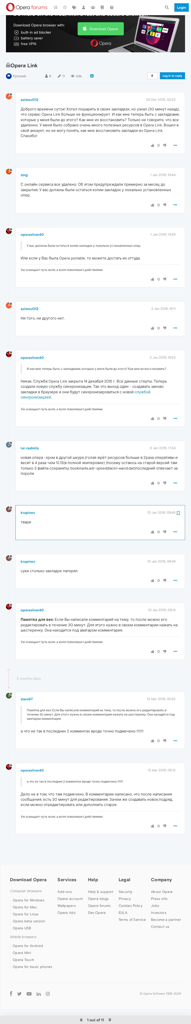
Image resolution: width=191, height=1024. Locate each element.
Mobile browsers (23, 937)
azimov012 (29, 100)
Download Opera (104, 29)
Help (93, 879)
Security (125, 892)
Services (66, 879)
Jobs (155, 906)
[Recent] (65, 7)
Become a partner (166, 920)
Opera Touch (23, 960)
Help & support (100, 892)
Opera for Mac (25, 907)
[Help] (111, 7)
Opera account (70, 899)
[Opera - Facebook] (11, 993)
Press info (159, 899)
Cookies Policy (131, 906)
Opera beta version (29, 921)
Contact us (160, 927)
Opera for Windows (29, 900)
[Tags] (74, 7)
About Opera (162, 892)
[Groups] (93, 7)
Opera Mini (22, 953)
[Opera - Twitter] (19, 993)
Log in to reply (172, 76)
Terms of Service (132, 920)
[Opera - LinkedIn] (38, 993)
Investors (158, 913)
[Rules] (102, 7)
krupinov (28, 513)
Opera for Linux (26, 914)
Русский (19, 76)
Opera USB (22, 928)
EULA (123, 913)
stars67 (27, 699)
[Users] (84, 7)
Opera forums (99, 906)
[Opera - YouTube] (29, 993)
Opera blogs (98, 899)
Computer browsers (26, 891)
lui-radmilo (30, 448)
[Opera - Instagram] (47, 993)
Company (161, 879)
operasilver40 (32, 234)
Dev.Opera (97, 913)
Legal (125, 879)
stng (24, 175)
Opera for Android (28, 946)
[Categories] (55, 7)
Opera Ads (66, 913)
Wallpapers (66, 906)
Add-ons (64, 892)
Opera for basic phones (32, 967)
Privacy (125, 899)
